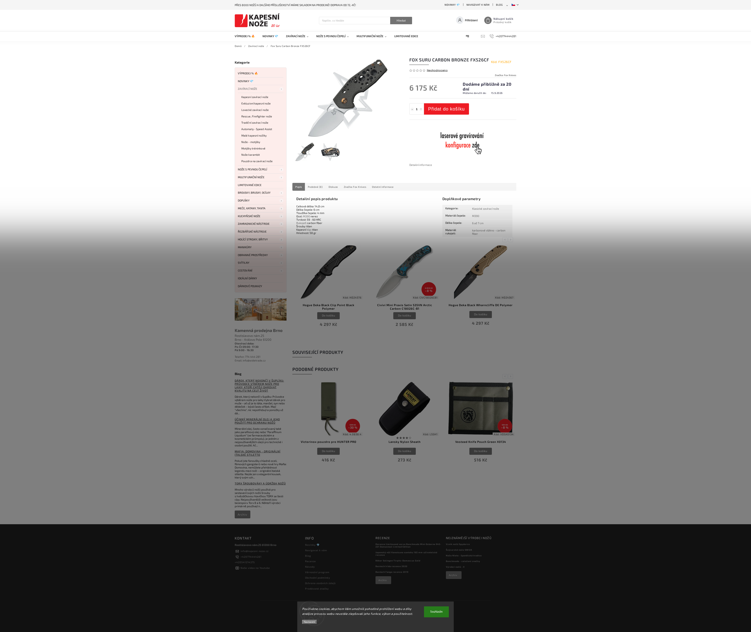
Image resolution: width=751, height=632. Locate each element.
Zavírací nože (247, 88)
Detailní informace (420, 164)
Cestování (245, 270)
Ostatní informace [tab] (383, 186)
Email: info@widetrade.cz (250, 360)
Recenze (310, 561)
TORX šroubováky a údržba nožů (260, 483)
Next (511, 239)
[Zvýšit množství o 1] (421, 109)
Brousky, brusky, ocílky (254, 192)
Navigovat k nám (478, 4)
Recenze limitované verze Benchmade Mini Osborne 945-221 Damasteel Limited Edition (408, 545)
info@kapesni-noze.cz (255, 551)
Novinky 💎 (452, 4)
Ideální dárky (247, 278)
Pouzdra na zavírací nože (257, 161)
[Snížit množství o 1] (412, 109)
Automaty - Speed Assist (256, 129)
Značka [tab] (355, 186)
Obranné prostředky (253, 255)
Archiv (242, 514)
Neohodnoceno (437, 70)
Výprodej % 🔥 (248, 73)
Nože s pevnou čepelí (252, 169)
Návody (310, 566)
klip (309, 229)
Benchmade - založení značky (463, 561)
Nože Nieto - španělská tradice (464, 555)
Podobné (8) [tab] (315, 186)
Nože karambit (250, 154)
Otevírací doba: (244, 343)
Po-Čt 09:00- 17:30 (247, 346)
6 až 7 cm (477, 223)
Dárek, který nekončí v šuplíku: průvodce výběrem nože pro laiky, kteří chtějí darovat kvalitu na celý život (259, 385)
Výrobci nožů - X (455, 566)
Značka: (505, 75)
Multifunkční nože (251, 177)
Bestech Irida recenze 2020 (391, 566)
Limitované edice (250, 185)
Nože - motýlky (250, 142)
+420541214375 (245, 562)
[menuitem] (247, 36)
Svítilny (243, 262)
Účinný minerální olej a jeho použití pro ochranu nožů (257, 421)
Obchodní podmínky (317, 577)
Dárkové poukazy (250, 286)
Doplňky (244, 200)
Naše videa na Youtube (255, 567)
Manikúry (245, 247)
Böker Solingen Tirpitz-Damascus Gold (398, 560)
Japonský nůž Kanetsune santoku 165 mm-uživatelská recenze (406, 553)
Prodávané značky (317, 588)
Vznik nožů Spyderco (458, 544)
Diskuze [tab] (333, 186)
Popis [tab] (298, 186)
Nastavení (309, 621)
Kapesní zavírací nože (254, 97)
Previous (505, 239)
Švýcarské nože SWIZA (459, 549)
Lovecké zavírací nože (255, 109)
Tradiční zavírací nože (254, 122)
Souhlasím (436, 612)
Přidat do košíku (446, 108)
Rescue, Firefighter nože (256, 116)
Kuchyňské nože (249, 216)
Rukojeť (301, 223)
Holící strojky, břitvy (253, 239)
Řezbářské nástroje (252, 231)
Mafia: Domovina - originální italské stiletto (257, 453)
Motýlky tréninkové (253, 148)
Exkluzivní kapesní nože (256, 103)
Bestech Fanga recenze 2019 (392, 572)
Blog (499, 4)
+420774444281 (251, 556)
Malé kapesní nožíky (254, 135)
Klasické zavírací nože (485, 208)
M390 (306, 216)
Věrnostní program (317, 572)
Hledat (401, 20)
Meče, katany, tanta (251, 208)
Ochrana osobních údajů (320, 583)
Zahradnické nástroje (253, 223)
